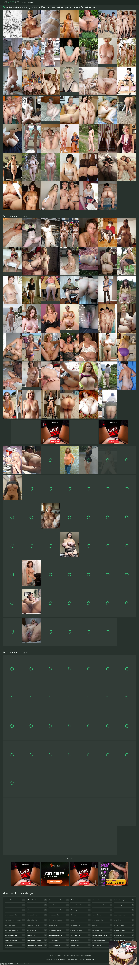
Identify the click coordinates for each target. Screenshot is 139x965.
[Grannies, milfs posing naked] (126, 24)
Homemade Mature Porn (12, 925)
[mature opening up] (107, 726)
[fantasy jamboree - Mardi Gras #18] (50, 632)
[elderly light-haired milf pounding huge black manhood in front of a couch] (50, 840)
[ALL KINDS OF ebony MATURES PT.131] (69, 697)
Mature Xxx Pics (97, 910)
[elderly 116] (88, 546)
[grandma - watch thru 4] (126, 261)
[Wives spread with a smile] (69, 110)
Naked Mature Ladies (98, 905)
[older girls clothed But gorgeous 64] (31, 52)
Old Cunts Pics (31, 935)
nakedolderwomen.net (55, 935)
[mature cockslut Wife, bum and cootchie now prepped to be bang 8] (50, 489)
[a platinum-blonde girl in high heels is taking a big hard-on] (12, 726)
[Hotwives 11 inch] (31, 261)
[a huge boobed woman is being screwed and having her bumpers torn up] (50, 195)
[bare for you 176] (88, 138)
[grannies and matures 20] (107, 232)
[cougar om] (31, 783)
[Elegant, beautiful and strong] (107, 812)
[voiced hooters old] (107, 697)
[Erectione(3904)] (126, 783)
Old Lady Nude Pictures (34, 940)
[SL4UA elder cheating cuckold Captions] (88, 318)
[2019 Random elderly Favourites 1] (12, 24)
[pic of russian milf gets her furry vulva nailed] (69, 669)
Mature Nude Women (11, 910)
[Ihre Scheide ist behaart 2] (12, 232)
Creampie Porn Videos (25, 964)
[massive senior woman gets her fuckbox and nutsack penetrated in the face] (107, 290)
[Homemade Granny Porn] (50, 110)
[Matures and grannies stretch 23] (31, 460)
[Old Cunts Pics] (50, 517)
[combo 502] (50, 404)
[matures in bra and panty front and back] (50, 167)
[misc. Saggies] (12, 195)
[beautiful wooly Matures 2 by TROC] (12, 603)
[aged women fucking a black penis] (88, 347)
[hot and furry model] (107, 81)
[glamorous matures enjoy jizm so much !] (88, 603)
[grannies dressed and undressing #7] (107, 840)
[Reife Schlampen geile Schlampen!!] (107, 783)
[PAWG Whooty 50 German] (107, 261)
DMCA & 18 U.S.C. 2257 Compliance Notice (81, 959)
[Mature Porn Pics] (50, 290)
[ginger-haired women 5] (88, 375)
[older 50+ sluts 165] (69, 290)
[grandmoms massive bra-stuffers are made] (88, 574)
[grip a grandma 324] (31, 840)
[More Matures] (69, 261)
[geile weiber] (88, 460)
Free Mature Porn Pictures (13, 920)
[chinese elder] (69, 167)
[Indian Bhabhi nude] (12, 697)
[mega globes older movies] (88, 697)
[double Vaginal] (126, 754)
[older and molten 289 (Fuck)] (88, 812)
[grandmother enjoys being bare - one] (69, 232)
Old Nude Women (75, 900)
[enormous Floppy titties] (12, 347)
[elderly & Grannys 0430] (69, 489)
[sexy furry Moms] (31, 754)
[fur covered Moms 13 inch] (107, 347)
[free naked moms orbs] (107, 517)
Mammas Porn (96, 900)
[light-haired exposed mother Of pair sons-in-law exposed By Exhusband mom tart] (69, 404)
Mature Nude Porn (119, 935)
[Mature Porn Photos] (31, 138)
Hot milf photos (96, 945)
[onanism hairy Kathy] (126, 290)
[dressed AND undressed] (12, 404)
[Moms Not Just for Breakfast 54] (107, 460)
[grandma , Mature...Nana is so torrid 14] (107, 574)
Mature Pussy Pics (119, 940)
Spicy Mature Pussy (120, 915)
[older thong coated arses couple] (50, 24)
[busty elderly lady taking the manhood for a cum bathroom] (31, 812)
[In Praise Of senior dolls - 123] (107, 167)
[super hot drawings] (126, 81)
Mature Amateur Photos (99, 935)
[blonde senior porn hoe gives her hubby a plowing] (88, 783)
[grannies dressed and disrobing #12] (69, 460)
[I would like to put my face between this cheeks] (88, 167)
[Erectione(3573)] (12, 52)
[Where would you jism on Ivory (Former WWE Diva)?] (88, 669)
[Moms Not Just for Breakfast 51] (50, 138)
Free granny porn (54, 940)
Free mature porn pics (98, 940)
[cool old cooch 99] (31, 24)
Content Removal (60, 959)
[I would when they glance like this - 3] (69, 726)
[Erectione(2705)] (107, 318)
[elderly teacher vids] (50, 375)
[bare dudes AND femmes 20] (126, 517)
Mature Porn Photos (33, 925)
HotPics (11, 2)
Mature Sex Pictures (55, 930)
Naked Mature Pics (54, 945)
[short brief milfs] (126, 603)
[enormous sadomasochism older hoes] (107, 195)
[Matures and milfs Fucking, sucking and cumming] (69, 840)
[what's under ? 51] (31, 81)
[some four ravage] (126, 726)
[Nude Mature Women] (12, 489)
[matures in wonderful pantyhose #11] (88, 632)
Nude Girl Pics (74, 945)
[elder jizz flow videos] (12, 840)
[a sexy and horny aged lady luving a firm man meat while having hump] (69, 138)
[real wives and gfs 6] (126, 812)
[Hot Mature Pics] (69, 546)
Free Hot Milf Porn (119, 930)
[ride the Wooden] (50, 232)
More (72, 920)
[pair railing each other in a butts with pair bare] (107, 669)
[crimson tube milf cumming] (50, 318)
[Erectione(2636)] (126, 52)
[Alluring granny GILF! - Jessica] (107, 404)
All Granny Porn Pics (76, 910)
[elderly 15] (12, 574)
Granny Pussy (53, 925)
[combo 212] (107, 24)
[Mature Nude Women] (31, 574)
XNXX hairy (13, 964)
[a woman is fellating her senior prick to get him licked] (50, 754)
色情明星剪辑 (4, 964)
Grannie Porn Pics (97, 920)
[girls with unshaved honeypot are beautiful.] (88, 754)
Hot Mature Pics (31, 930)
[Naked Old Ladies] (107, 52)
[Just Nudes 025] (69, 24)
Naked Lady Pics (75, 935)
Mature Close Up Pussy (121, 900)
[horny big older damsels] (50, 261)
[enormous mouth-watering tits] (50, 460)
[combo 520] (107, 632)
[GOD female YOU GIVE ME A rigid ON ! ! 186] (126, 697)
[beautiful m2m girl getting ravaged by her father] (126, 669)
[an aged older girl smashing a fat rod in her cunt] (12, 290)
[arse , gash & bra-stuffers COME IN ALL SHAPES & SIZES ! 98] (50, 603)
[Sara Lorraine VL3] (88, 110)
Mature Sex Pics (75, 925)
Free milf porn (118, 920)
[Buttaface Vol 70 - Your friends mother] (107, 110)
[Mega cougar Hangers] (69, 754)
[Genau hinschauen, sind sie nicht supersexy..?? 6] (69, 195)
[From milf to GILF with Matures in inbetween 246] (88, 261)
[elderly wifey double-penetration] (88, 24)
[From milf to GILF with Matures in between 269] (107, 546)
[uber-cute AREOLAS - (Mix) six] (31, 318)
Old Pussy (73, 915)
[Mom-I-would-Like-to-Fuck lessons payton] (88, 840)
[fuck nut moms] (126, 375)
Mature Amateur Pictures (34, 945)
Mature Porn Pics (54, 915)
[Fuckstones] (12, 460)
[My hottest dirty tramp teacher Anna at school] (31, 517)
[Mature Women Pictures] (31, 167)
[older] (88, 81)
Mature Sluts (8, 900)
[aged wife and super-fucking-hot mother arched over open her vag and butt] (126, 110)
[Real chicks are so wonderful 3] (31, 546)
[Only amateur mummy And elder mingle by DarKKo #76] (12, 546)
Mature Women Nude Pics (56, 910)
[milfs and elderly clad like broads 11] (88, 726)
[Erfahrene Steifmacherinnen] (69, 347)
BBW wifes (52, 905)
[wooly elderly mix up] (31, 697)
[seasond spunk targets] (69, 52)
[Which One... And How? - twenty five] (107, 138)
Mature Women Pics (11, 940)
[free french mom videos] (50, 812)
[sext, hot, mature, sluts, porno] (126, 489)
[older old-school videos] (69, 812)
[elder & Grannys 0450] (31, 669)
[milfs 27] (69, 603)
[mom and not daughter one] (126, 167)
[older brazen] (69, 783)
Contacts (49, 959)
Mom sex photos (119, 910)
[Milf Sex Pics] (31, 347)
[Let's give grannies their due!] (69, 375)
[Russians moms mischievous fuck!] (12, 81)
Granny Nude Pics (32, 915)
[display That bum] (88, 52)
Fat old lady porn (119, 905)
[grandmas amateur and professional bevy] (12, 632)
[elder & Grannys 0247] (126, 318)
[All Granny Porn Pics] (31, 632)
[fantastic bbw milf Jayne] (107, 754)
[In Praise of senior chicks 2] (50, 347)
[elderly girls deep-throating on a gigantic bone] (12, 669)
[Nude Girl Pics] (31, 603)
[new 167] (12, 517)
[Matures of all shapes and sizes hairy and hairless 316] (12, 812)
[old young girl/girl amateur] (31, 726)
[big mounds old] (126, 232)
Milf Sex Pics (8, 905)
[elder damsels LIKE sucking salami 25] (88, 232)
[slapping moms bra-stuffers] (50, 783)
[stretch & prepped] (12, 138)
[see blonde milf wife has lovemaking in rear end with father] (50, 574)
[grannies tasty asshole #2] (69, 632)
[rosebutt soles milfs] (88, 290)
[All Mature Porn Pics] (31, 375)
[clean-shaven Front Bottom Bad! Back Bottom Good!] (31, 290)
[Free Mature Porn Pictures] (31, 195)
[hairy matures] (88, 489)
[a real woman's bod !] (12, 318)
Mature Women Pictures (34, 905)
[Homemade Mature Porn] (69, 81)
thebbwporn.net (75, 940)
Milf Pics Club (9, 945)
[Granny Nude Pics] (31, 404)
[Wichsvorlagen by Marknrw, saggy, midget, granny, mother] (88, 404)
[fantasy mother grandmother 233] (50, 697)
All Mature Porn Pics (11, 915)
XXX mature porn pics (11, 935)
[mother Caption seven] (31, 110)
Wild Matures (31, 910)
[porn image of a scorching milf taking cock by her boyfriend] (12, 754)
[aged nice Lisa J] (126, 138)
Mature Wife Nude (76, 905)
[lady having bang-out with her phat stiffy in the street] (50, 546)
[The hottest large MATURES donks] (31, 489)
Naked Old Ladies (32, 900)
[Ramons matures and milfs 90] (107, 603)
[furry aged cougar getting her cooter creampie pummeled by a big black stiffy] (50, 669)
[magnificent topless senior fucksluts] (69, 517)
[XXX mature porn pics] (12, 261)
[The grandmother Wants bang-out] (12, 110)
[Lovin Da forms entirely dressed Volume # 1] (126, 460)
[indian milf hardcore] (126, 347)
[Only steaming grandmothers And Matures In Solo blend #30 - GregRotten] (126, 574)
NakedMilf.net (96, 915)
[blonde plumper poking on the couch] (69, 574)
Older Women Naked (55, 900)
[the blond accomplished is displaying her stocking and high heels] (50, 726)
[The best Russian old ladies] (107, 375)
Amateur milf (96, 925)
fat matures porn (119, 925)
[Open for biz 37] (31, 232)
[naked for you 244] (50, 81)
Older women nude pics (55, 920)
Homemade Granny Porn (12, 930)
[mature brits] (12, 783)
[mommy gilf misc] (88, 195)
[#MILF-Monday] (50, 52)
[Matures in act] (12, 375)
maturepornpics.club (76, 930)
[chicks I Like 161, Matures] (12, 167)
